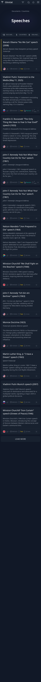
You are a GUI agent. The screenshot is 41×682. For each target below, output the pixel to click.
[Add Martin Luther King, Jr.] (36, 376)
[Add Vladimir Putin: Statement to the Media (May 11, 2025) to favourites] (38, 110)
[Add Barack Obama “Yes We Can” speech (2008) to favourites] (36, 69)
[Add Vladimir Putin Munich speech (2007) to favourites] (36, 402)
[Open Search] (29, 2)
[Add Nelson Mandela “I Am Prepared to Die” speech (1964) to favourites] (36, 255)
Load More (20, 439)
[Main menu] (38, 2)
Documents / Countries (20, 11)
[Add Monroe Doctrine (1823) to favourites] (36, 346)
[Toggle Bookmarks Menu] (33, 2)
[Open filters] (23, 2)
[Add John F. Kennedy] (36, 314)
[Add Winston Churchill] (36, 431)
